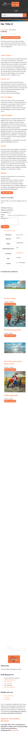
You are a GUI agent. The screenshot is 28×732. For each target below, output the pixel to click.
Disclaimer (5, 721)
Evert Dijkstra (19, 252)
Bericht (3, 218)
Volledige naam (5, 208)
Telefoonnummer (6, 210)
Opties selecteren (10, 304)
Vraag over (2, 215)
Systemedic (15, 730)
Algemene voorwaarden (10, 719)
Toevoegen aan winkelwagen (10, 37)
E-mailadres (4, 212)
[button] (3, 11)
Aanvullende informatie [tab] (9, 230)
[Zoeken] (25, 15)
